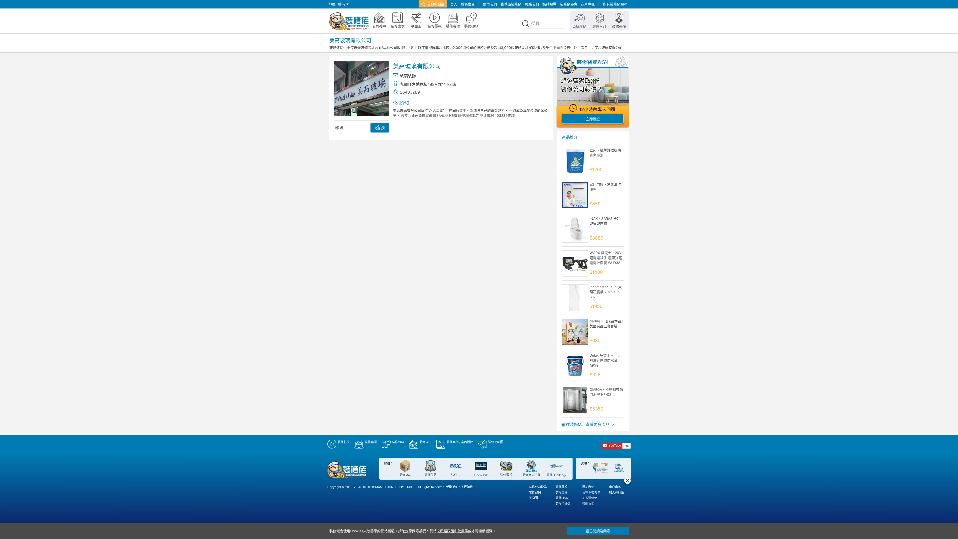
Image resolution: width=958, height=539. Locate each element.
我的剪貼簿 (435, 4)
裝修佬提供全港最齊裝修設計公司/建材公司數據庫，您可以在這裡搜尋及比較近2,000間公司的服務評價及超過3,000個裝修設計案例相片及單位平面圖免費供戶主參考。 (460, 47)
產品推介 (570, 137)
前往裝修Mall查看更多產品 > (588, 424)
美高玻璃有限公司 (608, 47)
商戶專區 (588, 4)
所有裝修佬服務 (615, 4)
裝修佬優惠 (568, 4)
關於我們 (490, 4)
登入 (453, 4)
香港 (341, 4)
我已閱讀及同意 (598, 531)
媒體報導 (549, 4)
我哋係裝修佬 (510, 4)
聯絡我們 (532, 4)
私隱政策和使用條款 (456, 531)
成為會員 (468, 4)
